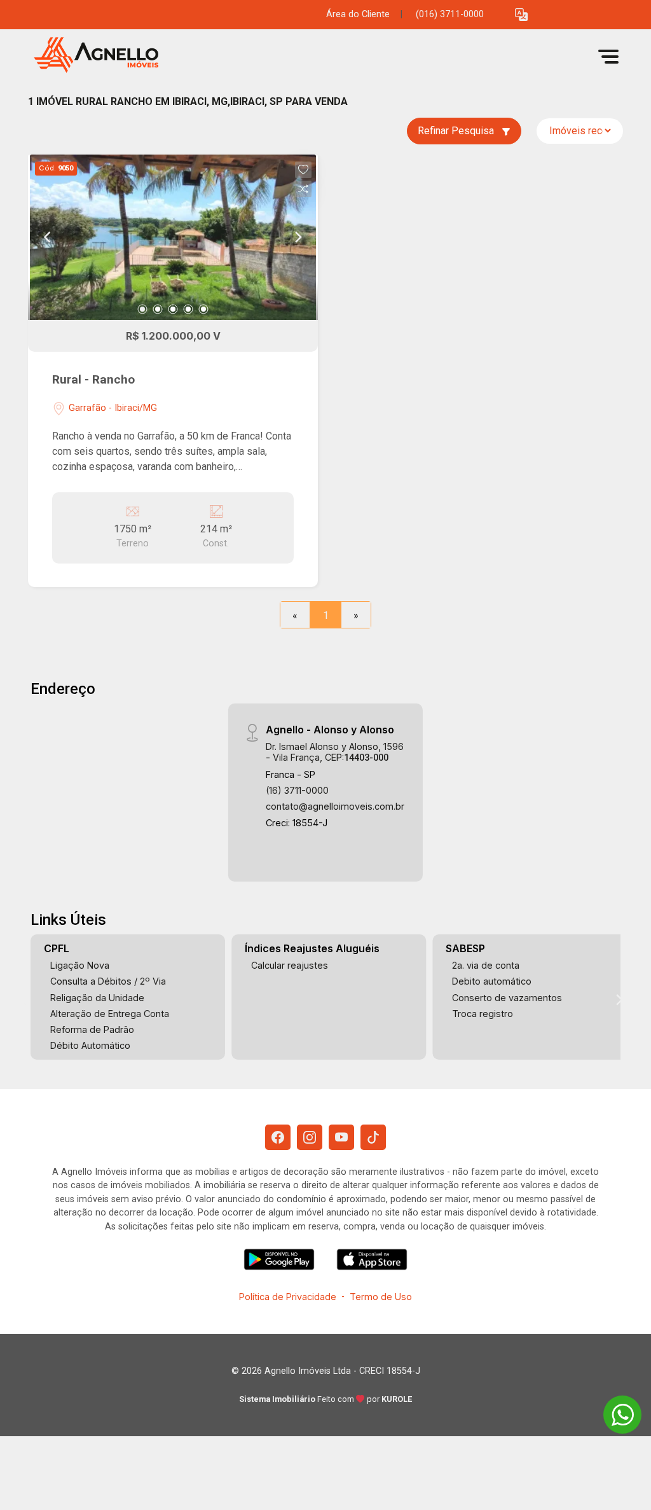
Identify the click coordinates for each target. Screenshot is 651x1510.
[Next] (298, 237)
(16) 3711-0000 (297, 790)
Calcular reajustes (289, 965)
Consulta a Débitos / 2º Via (108, 981)
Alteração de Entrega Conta (109, 1013)
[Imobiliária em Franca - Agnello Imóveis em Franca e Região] (91, 56)
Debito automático (491, 981)
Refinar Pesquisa (457, 131)
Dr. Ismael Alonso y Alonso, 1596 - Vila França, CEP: (335, 752)
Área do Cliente (358, 14)
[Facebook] (278, 1137)
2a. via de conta (485, 965)
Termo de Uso (381, 1296)
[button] (521, 15)
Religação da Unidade (97, 997)
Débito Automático (90, 1045)
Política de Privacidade (287, 1296)
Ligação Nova (79, 965)
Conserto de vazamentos (507, 997)
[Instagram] (309, 1137)
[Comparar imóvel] (303, 189)
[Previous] (48, 237)
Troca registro (482, 1013)
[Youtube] (341, 1137)
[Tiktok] (373, 1137)
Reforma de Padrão (92, 1029)
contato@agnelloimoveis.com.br (335, 806)
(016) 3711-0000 (450, 14)
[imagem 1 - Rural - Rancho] (173, 237)
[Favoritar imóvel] (303, 170)
